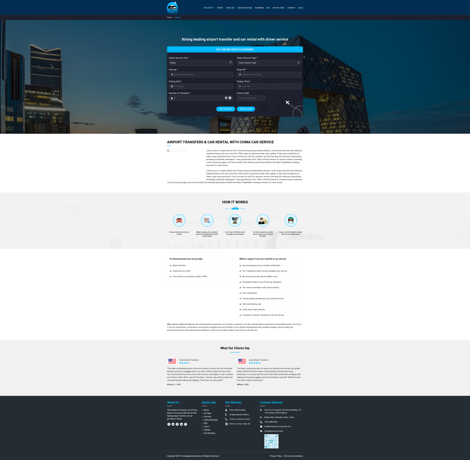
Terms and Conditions (293, 456)
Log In (206, 426)
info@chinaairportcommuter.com (277, 426)
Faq (268, 8)
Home (169, 17)
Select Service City (179, 58)
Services (207, 416)
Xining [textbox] (200, 63)
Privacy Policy (276, 456)
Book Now (246, 109)
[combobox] (201, 63)
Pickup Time (243, 81)
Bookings (259, 8)
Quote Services (245, 8)
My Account (278, 8)
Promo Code (243, 93)
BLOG (300, 8)
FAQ (205, 423)
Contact (291, 8)
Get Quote (225, 109)
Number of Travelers (179, 93)
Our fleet (230, 8)
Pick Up (173, 69)
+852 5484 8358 (270, 422)
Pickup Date (175, 81)
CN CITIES (208, 8)
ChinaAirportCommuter (273, 431)
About (220, 8)
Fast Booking (209, 433)
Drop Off (242, 69)
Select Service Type (247, 58)
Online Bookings (211, 420)
